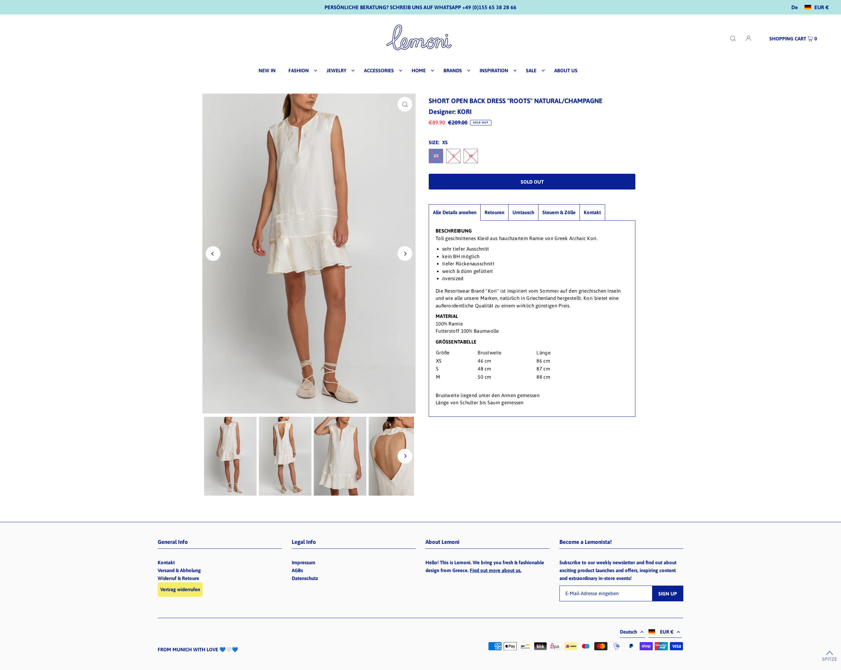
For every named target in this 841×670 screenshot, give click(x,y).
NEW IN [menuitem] (267, 70)
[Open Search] (733, 38)
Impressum (303, 562)
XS (436, 155)
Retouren (494, 212)
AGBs (297, 570)
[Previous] (213, 253)
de (794, 7)
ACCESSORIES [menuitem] (379, 70)
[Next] (405, 253)
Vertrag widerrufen (180, 589)
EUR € (821, 7)
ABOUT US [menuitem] (566, 70)
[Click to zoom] (405, 104)
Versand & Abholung (179, 570)
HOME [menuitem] (419, 70)
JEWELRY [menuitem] (336, 70)
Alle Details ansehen (454, 212)
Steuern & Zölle (559, 212)
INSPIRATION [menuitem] (494, 70)
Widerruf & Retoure (178, 578)
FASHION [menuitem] (298, 70)
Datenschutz (305, 578)
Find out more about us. (495, 570)
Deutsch (628, 632)
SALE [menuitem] (531, 70)
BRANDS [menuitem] (452, 70)
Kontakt (592, 212)
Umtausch (523, 212)
